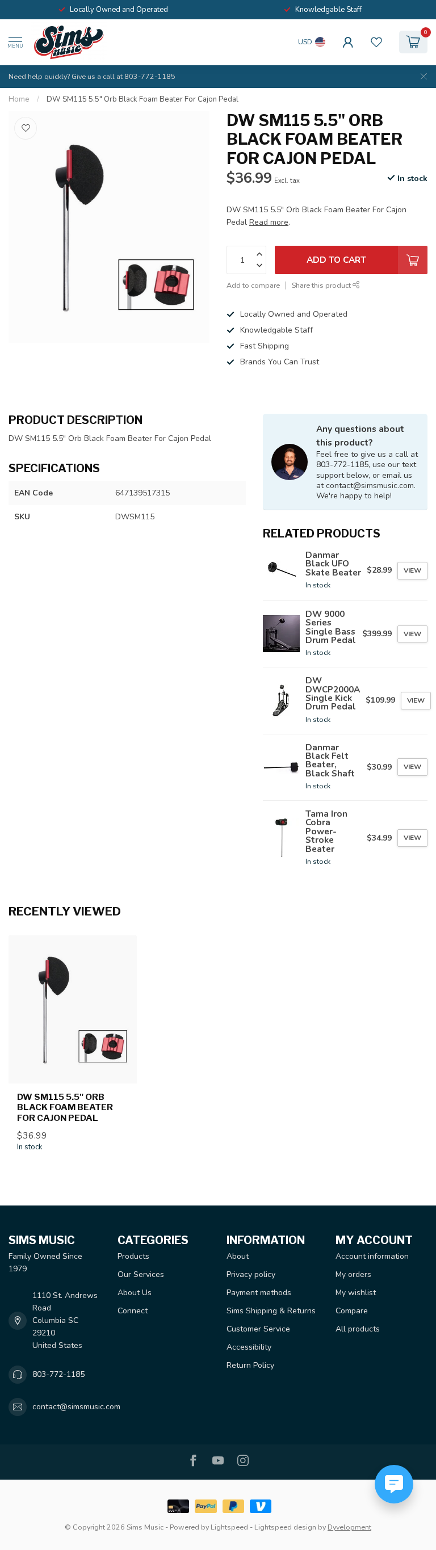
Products (133, 1256)
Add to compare (253, 285)
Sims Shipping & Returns (271, 1310)
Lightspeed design (285, 1527)
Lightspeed (229, 1527)
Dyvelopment (349, 1527)
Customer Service (258, 1329)
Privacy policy (251, 1274)
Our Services (141, 1274)
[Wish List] (376, 42)
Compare (352, 1310)
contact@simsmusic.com (76, 1406)
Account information (372, 1256)
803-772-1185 (58, 1374)
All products (358, 1329)
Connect (133, 1310)
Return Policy (250, 1365)
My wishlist (356, 1292)
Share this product (322, 285)
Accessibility (249, 1347)
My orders (353, 1274)
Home (19, 99)
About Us (135, 1292)
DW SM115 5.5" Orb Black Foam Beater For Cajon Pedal (142, 99)
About (238, 1256)
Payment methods (259, 1292)
